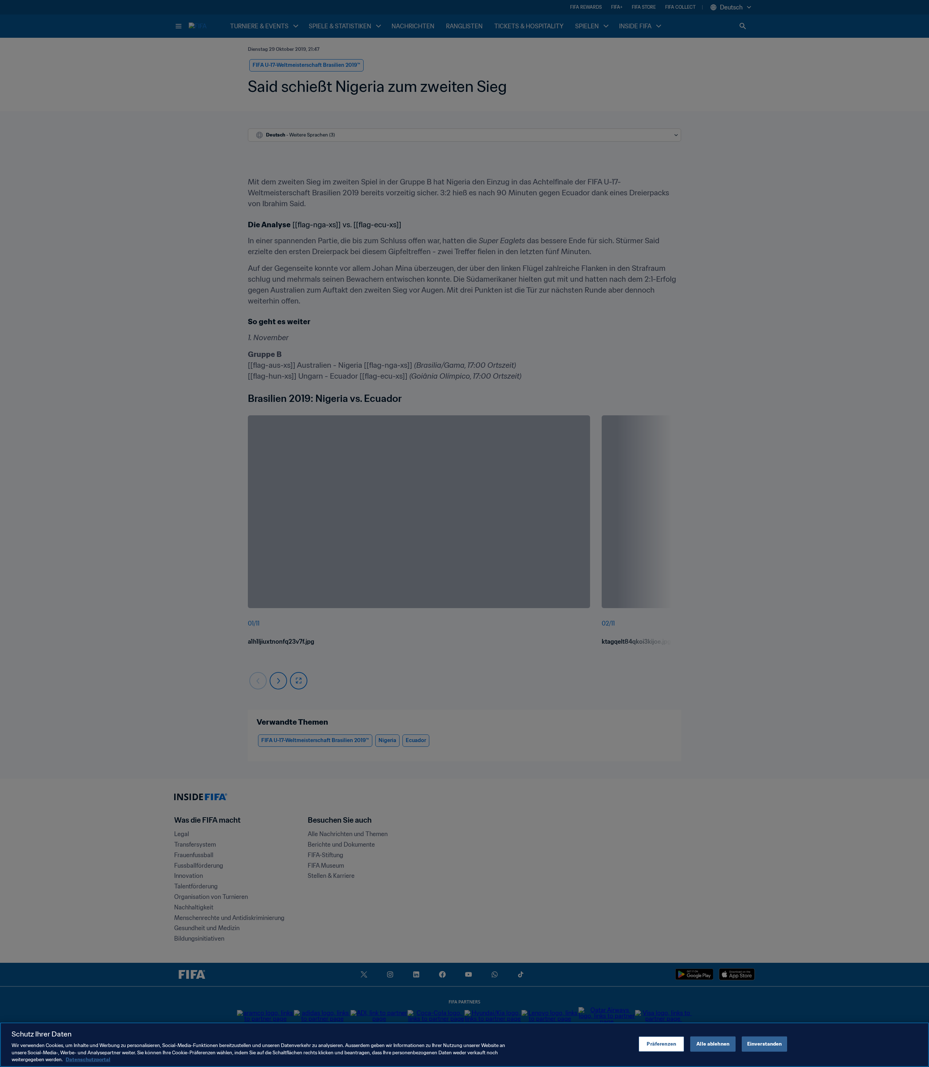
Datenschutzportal (88, 1059)
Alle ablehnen (712, 1044)
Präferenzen (661, 1044)
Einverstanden (764, 1044)
